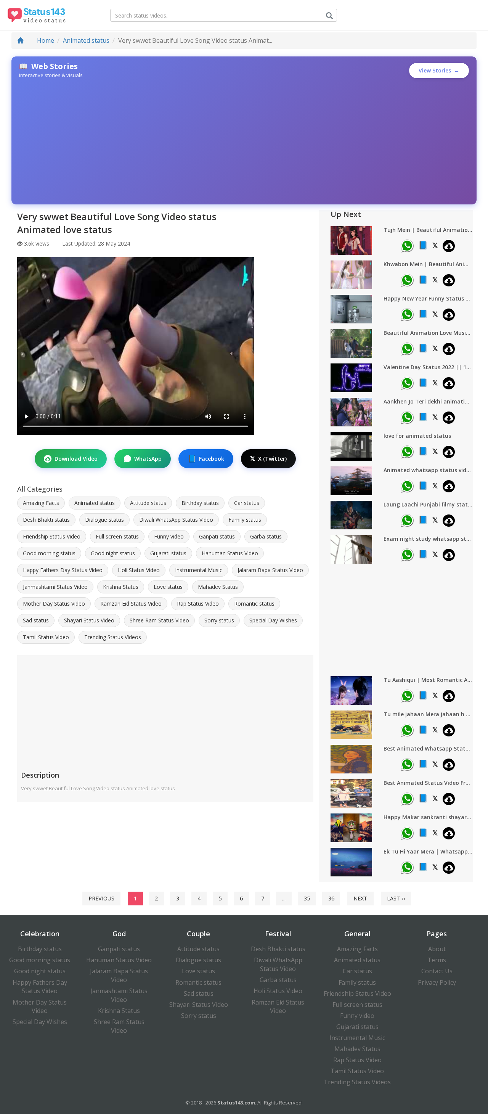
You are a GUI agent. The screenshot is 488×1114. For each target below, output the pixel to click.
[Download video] (449, 246)
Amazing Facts (41, 502)
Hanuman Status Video (230, 553)
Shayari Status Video (89, 620)
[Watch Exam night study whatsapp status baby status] (351, 549)
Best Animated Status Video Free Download (428, 782)
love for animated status (417, 435)
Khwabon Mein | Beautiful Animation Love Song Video (428, 264)
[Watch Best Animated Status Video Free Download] (351, 793)
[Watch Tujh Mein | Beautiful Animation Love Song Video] (351, 240)
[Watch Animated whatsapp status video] (351, 480)
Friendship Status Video (51, 536)
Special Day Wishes (273, 620)
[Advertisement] (244, 141)
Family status (244, 519)
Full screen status (117, 536)
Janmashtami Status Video (55, 586)
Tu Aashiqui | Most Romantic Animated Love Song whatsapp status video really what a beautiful (428, 679)
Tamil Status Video (46, 637)
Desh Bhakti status (46, 519)
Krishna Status (120, 586)
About (437, 949)
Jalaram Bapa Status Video (270, 570)
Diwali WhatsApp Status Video (176, 519)
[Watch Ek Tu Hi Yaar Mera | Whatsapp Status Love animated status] (351, 862)
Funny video (169, 536)
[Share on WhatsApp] (407, 246)
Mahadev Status (218, 586)
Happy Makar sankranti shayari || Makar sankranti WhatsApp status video (428, 817)
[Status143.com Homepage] (33, 15)
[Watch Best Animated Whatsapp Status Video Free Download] (351, 759)
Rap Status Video (198, 603)
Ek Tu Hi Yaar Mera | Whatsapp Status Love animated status (428, 851)
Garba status (266, 536)
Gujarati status (168, 553)
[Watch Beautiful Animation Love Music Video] (351, 343)
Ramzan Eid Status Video (131, 603)
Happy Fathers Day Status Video (63, 570)
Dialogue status (104, 519)
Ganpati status (217, 536)
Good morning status (49, 553)
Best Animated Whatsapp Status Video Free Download (428, 748)
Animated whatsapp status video (428, 470)
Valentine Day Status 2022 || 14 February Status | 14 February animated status (428, 367)
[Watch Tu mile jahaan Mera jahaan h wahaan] (351, 724)
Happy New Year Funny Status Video (428, 298)
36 (331, 898)
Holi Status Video (139, 570)
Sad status (36, 620)
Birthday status (200, 502)
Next (360, 898)
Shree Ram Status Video (159, 620)
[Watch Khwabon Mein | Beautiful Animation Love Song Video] (351, 274)
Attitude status (148, 502)
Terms (436, 960)
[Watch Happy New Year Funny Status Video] (351, 309)
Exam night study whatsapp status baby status (428, 538)
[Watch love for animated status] (351, 446)
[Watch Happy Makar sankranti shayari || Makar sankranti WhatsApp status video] (351, 827)
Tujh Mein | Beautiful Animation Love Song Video (428, 229)
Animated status (86, 40)
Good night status (113, 553)
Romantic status (254, 603)
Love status (168, 586)
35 (307, 898)
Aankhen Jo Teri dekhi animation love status (428, 401)
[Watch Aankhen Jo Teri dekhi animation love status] (351, 412)
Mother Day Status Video (54, 603)
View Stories (439, 70)
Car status (246, 502)
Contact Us (437, 971)
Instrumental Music (198, 570)
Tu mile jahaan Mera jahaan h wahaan (428, 714)
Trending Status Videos (112, 637)
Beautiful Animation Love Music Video (428, 332)
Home (44, 40)
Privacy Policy (437, 982)
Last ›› (396, 898)
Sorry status (219, 620)
